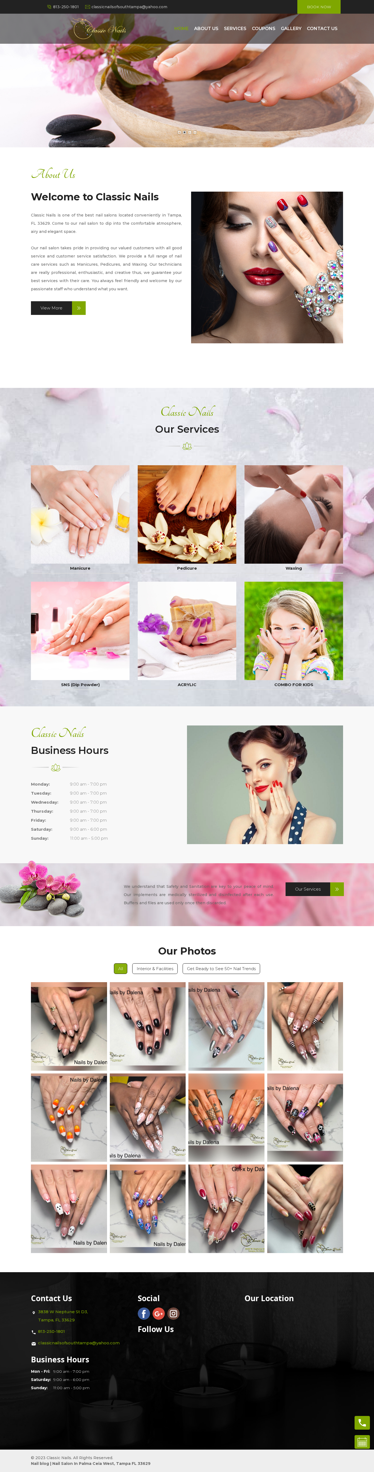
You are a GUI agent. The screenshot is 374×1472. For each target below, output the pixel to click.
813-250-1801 (66, 6)
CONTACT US (322, 28)
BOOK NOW (319, 6)
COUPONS (263, 28)
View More (51, 308)
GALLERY (291, 28)
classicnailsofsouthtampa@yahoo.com (129, 6)
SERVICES (235, 28)
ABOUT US (206, 28)
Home (181, 28)
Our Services (308, 889)
